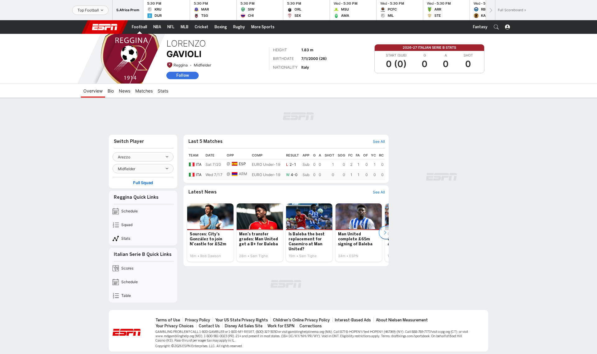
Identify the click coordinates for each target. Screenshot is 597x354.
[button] (496, 27)
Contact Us (209, 326)
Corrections (310, 326)
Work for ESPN (280, 326)
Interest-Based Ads (353, 320)
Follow (182, 75)
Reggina (181, 65)
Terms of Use (167, 320)
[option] (210, 232)
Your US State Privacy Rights (241, 320)
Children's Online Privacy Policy (301, 320)
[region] (286, 166)
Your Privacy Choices (174, 326)
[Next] (490, 10)
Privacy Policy (197, 320)
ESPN (105, 27)
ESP (242, 163)
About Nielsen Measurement (402, 320)
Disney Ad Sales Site (243, 326)
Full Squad (143, 182)
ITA (198, 164)
